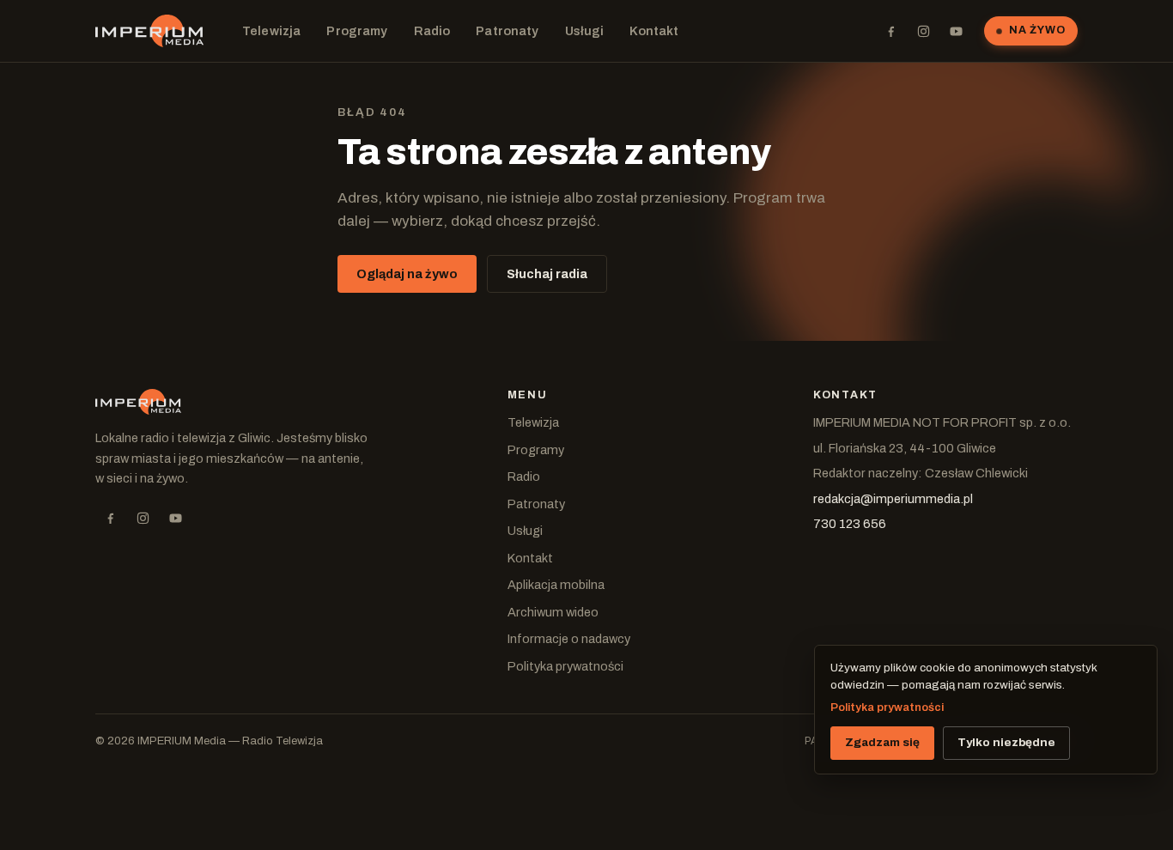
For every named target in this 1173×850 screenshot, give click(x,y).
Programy (356, 31)
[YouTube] (955, 31)
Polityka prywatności (565, 666)
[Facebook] (890, 31)
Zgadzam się (882, 742)
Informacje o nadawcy (568, 639)
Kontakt (653, 31)
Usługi (585, 31)
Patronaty (507, 31)
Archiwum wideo (553, 612)
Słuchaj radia (547, 274)
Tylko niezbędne (1006, 742)
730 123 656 (849, 524)
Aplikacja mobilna (556, 585)
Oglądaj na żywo (407, 274)
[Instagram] (923, 31)
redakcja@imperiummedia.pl (893, 499)
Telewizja (271, 31)
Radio (432, 31)
